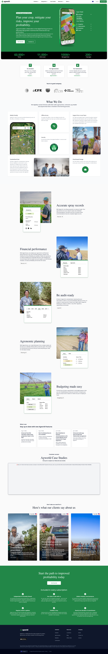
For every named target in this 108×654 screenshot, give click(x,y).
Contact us (31, 41)
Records (59, 216)
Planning (23, 352)
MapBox (50, 646)
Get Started (103, 1)
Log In (97, 1)
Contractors (57, 640)
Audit (58, 308)
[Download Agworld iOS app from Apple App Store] (23, 639)
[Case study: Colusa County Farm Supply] (44, 90)
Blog (68, 635)
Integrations (44, 1)
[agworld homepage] (6, 1)
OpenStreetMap (45, 646)
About (67, 1)
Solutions (36, 1)
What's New (69, 637)
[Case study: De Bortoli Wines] (76, 90)
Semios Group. (48, 37)
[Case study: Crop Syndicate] (55, 90)
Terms (50, 651)
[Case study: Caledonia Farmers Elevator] (23, 90)
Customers (69, 632)
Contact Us (80, 635)
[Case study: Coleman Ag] (34, 90)
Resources (60, 1)
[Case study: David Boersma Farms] (65, 90)
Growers (56, 632)
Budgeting (59, 398)
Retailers (57, 637)
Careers (80, 637)
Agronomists (57, 635)
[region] (54, 482)
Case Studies (53, 1)
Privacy (46, 651)
